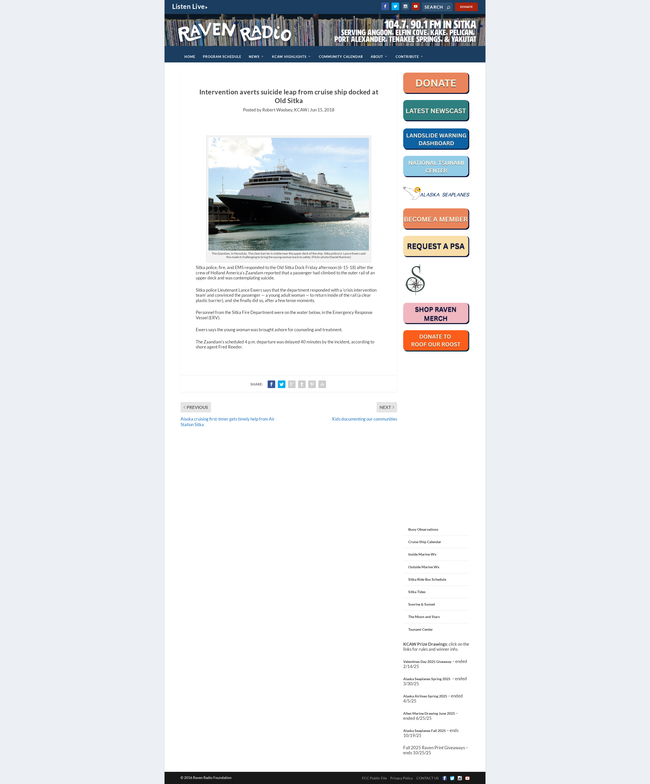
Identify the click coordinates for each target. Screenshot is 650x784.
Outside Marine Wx (424, 567)
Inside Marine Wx (422, 554)
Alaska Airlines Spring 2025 (425, 696)
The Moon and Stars (424, 616)
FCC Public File (374, 778)
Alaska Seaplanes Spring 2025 (426, 679)
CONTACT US (427, 778)
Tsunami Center (420, 629)
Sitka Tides (417, 592)
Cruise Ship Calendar (424, 542)
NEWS (254, 57)
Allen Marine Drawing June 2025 (429, 713)
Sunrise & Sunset (421, 604)
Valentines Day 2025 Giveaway (427, 661)
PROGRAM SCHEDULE (222, 57)
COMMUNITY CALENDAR (341, 57)
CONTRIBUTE (407, 57)
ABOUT (377, 57)
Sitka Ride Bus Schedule (427, 579)
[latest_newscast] (436, 120)
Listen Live (188, 6)
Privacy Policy (401, 778)
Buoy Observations (423, 529)
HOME (189, 57)
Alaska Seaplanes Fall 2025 (424, 730)
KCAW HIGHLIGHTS (289, 57)
